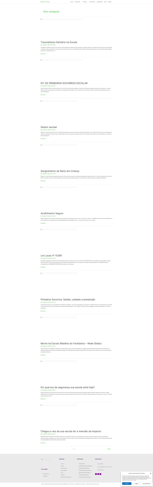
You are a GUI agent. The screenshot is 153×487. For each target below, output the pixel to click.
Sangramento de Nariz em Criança (60, 171)
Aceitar (126, 483)
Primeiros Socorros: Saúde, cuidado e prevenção (68, 299)
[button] (150, 473)
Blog (105, 1)
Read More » (43, 53)
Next (109, 449)
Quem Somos (92, 1)
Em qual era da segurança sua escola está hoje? (68, 387)
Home (72, 1)
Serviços (85, 1)
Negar (136, 483)
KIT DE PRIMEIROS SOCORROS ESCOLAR (64, 83)
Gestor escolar (49, 127)
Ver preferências (146, 483)
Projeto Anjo (77, 1)
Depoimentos (100, 1)
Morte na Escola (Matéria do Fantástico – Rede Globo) (71, 343)
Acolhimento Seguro (52, 213)
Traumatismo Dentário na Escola (59, 42)
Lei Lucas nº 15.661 (51, 255)
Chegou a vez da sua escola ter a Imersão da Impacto (71, 431)
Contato (109, 1)
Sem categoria (44, 44)
